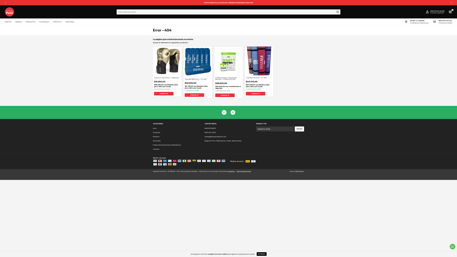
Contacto (57, 22)
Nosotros (70, 22)
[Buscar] (338, 12)
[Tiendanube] (296, 172)
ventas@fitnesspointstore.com (215, 137)
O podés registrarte (437, 13)
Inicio (155, 128)
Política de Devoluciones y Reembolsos (167, 145)
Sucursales (44, 22)
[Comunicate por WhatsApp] (452, 246)
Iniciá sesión (440, 11)
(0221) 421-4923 (210, 132)
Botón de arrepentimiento (244, 171)
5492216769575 (210, 128)
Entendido (261, 254)
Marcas (18, 22)
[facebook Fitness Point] (233, 112)
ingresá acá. (231, 171)
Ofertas (8, 22)
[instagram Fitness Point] (224, 112)
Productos (30, 22)
